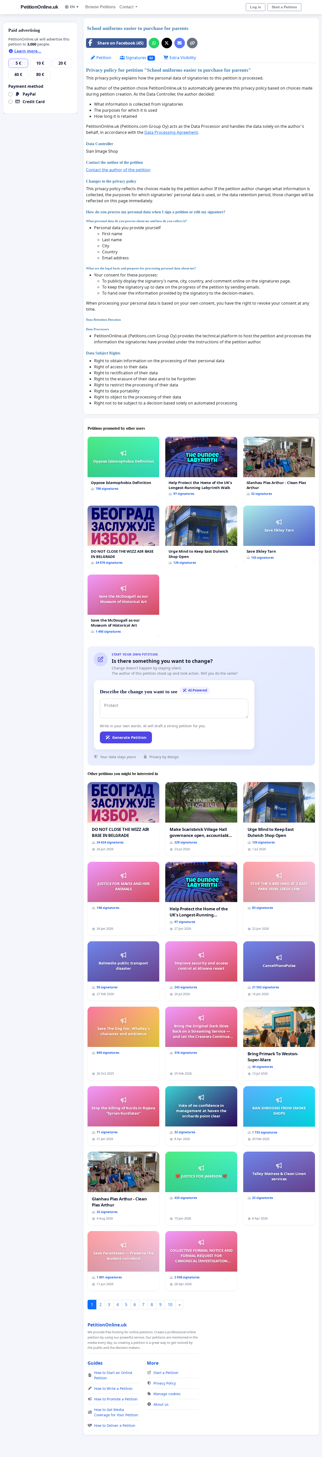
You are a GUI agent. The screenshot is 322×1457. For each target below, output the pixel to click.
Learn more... (27, 51)
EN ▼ (74, 7)
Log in (255, 7)
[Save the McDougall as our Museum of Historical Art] (123, 606)
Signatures (139, 57)
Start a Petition (284, 7)
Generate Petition (129, 737)
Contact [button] (126, 7)
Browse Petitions (100, 7)
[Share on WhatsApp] (154, 43)
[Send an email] (179, 43)
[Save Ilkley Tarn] (279, 534)
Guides (95, 1363)
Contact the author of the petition (118, 170)
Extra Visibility (182, 57)
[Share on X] (167, 43)
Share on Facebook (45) (120, 43)
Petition (103, 57)
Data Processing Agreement (171, 132)
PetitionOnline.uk (39, 7)
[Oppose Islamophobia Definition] (123, 465)
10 (170, 1304)
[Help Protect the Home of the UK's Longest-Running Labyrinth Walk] (201, 468)
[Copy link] (192, 43)
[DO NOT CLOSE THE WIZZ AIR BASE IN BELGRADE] (123, 537)
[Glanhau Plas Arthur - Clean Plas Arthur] (279, 468)
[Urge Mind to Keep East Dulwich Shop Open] (201, 537)
